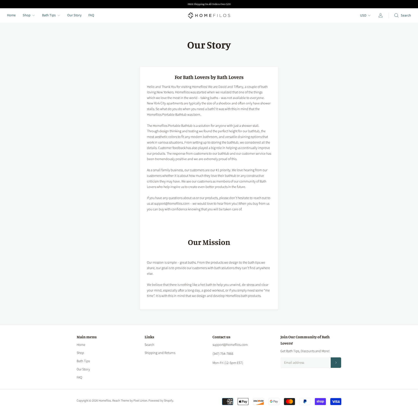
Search (149, 344)
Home (11, 15)
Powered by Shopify (160, 401)
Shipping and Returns (160, 352)
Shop (26, 15)
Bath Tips (49, 15)
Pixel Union (140, 401)
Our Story (74, 15)
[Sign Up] (336, 362)
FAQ (91, 15)
